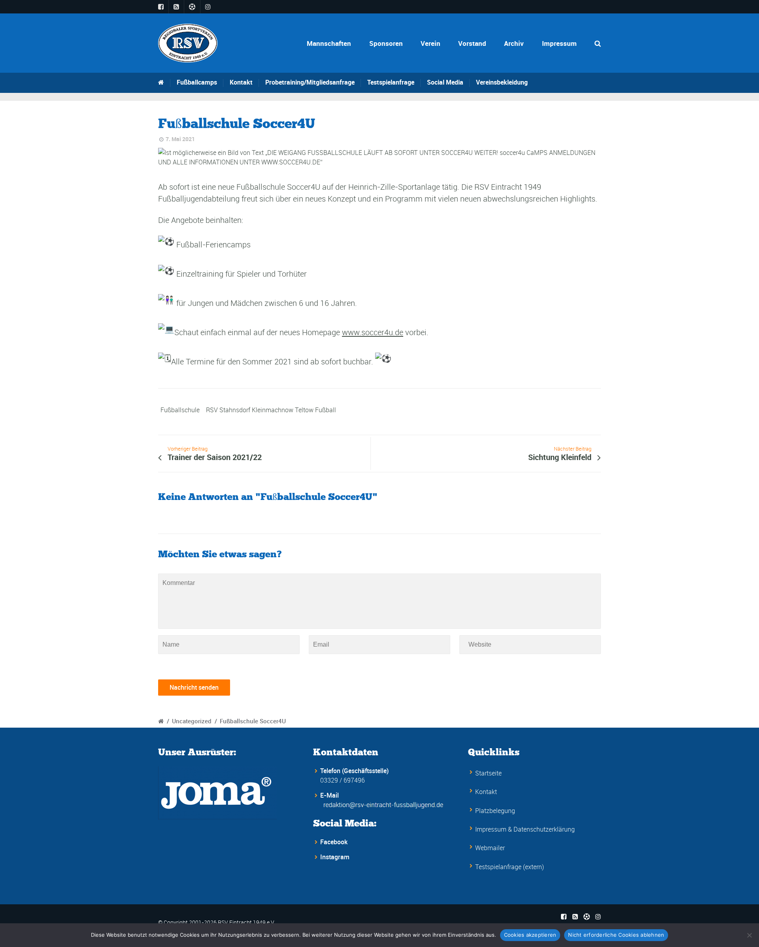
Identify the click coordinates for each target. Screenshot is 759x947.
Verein (430, 43)
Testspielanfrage (390, 82)
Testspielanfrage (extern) (509, 866)
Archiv (514, 43)
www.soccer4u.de (372, 332)
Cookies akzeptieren (530, 935)
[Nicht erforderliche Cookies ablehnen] (749, 935)
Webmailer (490, 847)
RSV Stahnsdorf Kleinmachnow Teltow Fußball (271, 410)
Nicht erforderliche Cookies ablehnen (616, 935)
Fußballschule (180, 410)
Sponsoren (386, 43)
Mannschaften (329, 43)
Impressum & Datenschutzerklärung (525, 829)
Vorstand (472, 43)
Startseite (488, 773)
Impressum (559, 43)
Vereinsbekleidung (502, 82)
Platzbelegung (495, 810)
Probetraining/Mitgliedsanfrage (310, 82)
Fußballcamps (197, 82)
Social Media (445, 82)
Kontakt (241, 82)
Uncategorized (191, 721)
